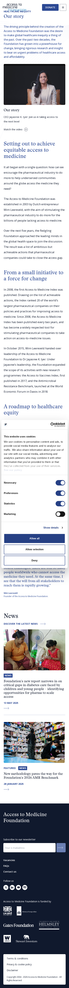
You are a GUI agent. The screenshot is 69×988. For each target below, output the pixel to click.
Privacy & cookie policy (19, 964)
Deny (34, 560)
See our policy (13, 470)
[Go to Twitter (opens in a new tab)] (5, 887)
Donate (50, 7)
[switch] (60, 493)
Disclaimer (12, 970)
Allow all (34, 538)
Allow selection (34, 549)
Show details (51, 527)
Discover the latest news (21, 623)
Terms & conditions (17, 958)
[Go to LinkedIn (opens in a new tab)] (12, 887)
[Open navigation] (63, 7)
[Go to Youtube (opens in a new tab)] (18, 887)
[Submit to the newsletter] (61, 847)
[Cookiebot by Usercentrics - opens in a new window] (50, 424)
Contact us (9, 871)
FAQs (6, 866)
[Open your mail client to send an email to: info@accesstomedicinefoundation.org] (24, 887)
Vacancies (9, 860)
